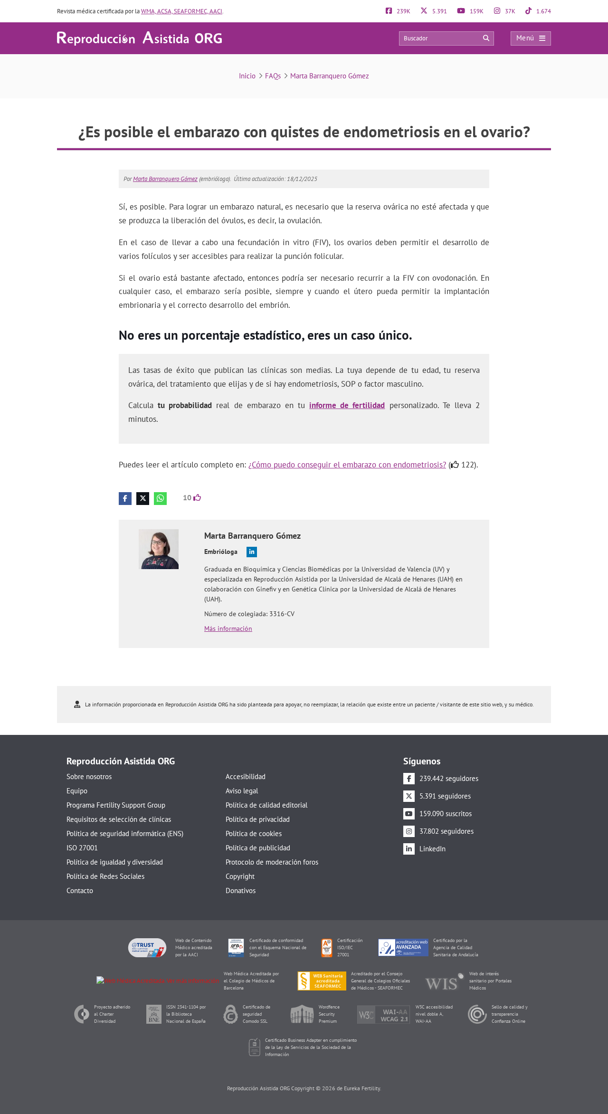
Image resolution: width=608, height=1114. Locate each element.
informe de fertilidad (347, 405)
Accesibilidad (246, 776)
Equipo (76, 790)
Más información (228, 628)
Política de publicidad (258, 847)
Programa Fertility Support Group (115, 805)
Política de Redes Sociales (105, 876)
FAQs (273, 75)
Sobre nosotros (89, 776)
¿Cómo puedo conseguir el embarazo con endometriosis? (347, 464)
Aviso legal (242, 790)
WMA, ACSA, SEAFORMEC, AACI (181, 11)
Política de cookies (254, 833)
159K (476, 11)
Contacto (79, 890)
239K (402, 11)
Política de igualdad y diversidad (114, 862)
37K (509, 11)
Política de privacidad (258, 819)
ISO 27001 (82, 847)
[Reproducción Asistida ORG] (139, 38)
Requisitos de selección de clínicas (118, 819)
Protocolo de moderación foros (272, 862)
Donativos (241, 890)
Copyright (240, 876)
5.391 (439, 11)
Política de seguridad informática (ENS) (124, 833)
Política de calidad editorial (266, 805)
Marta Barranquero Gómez (329, 75)
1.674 (543, 11)
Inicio (247, 75)
